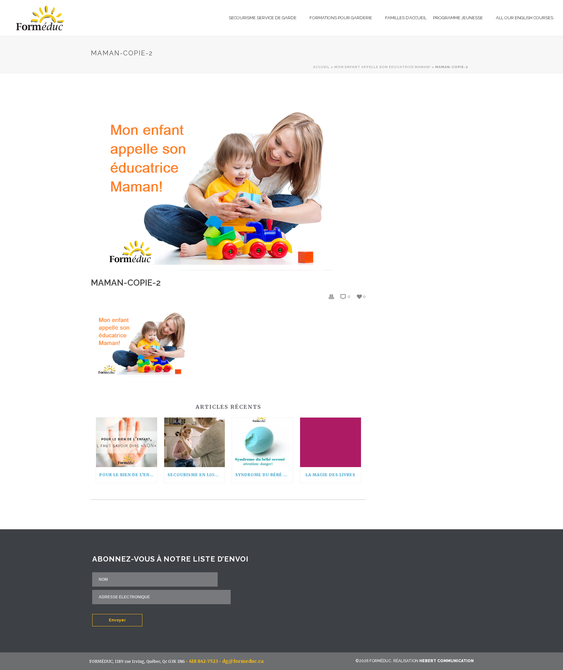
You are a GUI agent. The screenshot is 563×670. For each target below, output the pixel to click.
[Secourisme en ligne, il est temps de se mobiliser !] (194, 442)
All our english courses (524, 17)
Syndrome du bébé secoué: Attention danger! (264, 474)
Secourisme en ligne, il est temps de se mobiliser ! (196, 474)
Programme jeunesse (458, 17)
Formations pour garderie (341, 17)
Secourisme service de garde (262, 17)
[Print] (331, 296)
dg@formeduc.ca (243, 661)
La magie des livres (330, 474)
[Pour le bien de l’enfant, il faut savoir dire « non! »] (126, 442)
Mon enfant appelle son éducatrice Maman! (382, 67)
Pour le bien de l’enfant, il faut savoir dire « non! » (128, 474)
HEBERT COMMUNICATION (446, 661)
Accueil (321, 67)
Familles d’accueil (405, 17)
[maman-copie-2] (228, 180)
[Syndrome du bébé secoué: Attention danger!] (262, 442)
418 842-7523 (203, 661)
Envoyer (117, 620)
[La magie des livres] (330, 442)
